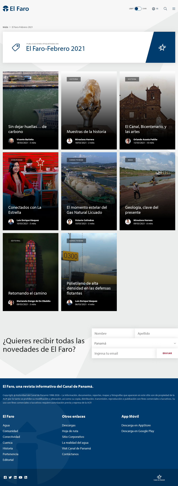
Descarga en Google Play (138, 431)
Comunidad (10, 431)
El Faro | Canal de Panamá (16, 9)
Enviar (167, 353)
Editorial (8, 460)
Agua (6, 425)
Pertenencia (10, 454)
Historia (8, 448)
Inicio (5, 27)
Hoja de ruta (70, 431)
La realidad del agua (75, 443)
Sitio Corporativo (73, 437)
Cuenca (8, 443)
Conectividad (11, 437)
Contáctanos (70, 454)
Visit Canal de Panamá (76, 448)
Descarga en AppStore (136, 425)
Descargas (68, 425)
